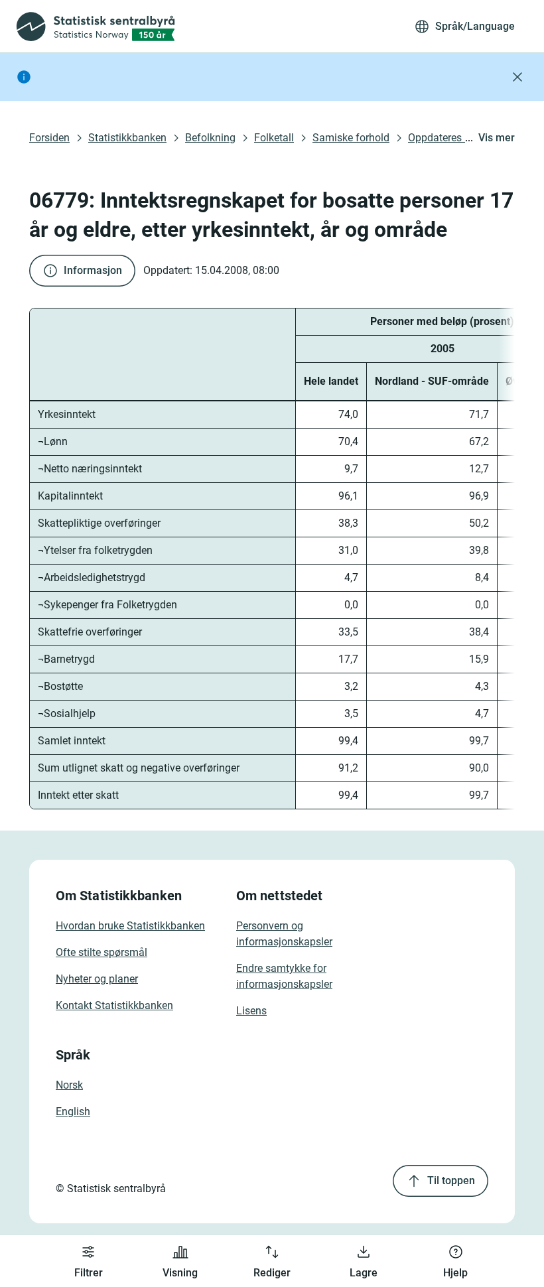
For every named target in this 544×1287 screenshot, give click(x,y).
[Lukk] (517, 77)
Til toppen (451, 1180)
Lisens (251, 1010)
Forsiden (49, 137)
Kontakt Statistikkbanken (114, 1005)
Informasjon (93, 270)
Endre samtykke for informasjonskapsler (284, 976)
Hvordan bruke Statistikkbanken (130, 925)
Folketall (274, 137)
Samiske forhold (350, 137)
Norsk (69, 1085)
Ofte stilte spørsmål (101, 952)
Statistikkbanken (127, 137)
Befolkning (210, 137)
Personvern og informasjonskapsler (284, 933)
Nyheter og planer (97, 979)
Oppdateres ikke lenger (461, 137)
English (73, 1111)
